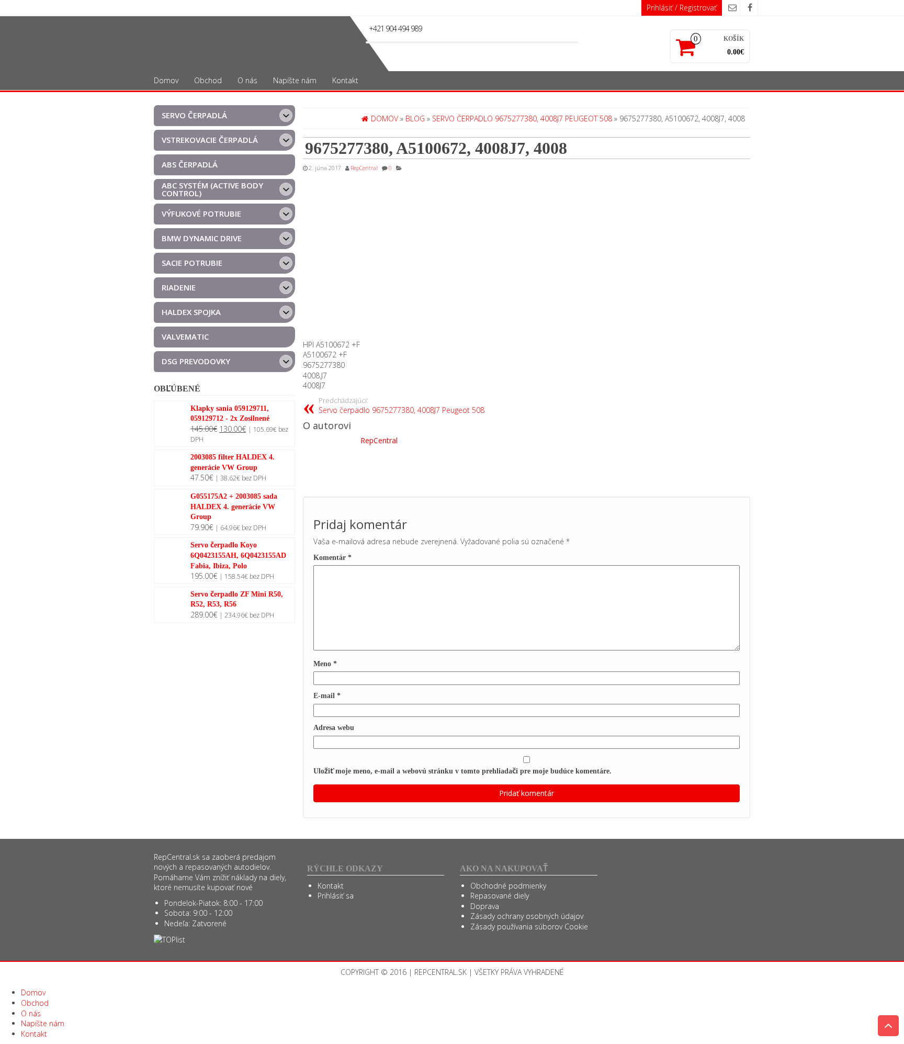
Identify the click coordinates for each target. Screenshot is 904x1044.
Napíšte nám (295, 80)
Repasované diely (499, 896)
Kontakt (345, 80)
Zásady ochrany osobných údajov (526, 916)
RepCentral (364, 168)
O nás (247, 80)
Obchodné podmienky (508, 886)
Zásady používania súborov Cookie (529, 926)
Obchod (208, 80)
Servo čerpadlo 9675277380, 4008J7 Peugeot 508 (401, 406)
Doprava (484, 906)
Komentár (332, 558)
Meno (325, 664)
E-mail (327, 696)
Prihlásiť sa (336, 896)
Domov (166, 80)
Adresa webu (333, 728)
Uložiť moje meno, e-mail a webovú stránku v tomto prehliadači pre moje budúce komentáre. (462, 771)
